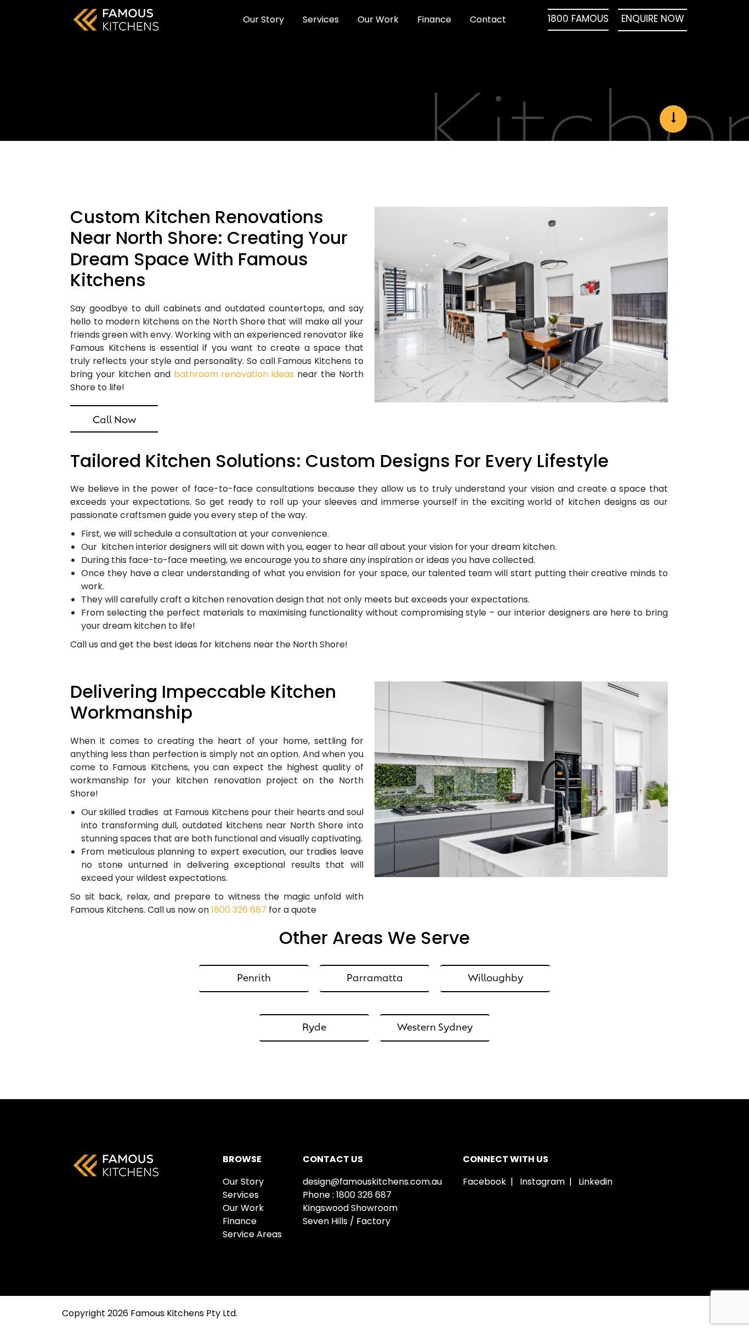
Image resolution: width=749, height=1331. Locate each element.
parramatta (375, 976)
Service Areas (252, 1234)
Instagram (542, 1181)
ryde (314, 1026)
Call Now (114, 418)
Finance (434, 19)
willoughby (495, 976)
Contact (488, 19)
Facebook (484, 1181)
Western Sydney (435, 1026)
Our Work (378, 19)
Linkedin (595, 1181)
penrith (254, 976)
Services (321, 19)
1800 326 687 (238, 909)
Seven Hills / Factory (346, 1221)
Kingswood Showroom (350, 1208)
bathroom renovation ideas (234, 374)
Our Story (263, 19)
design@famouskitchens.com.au (372, 1181)
